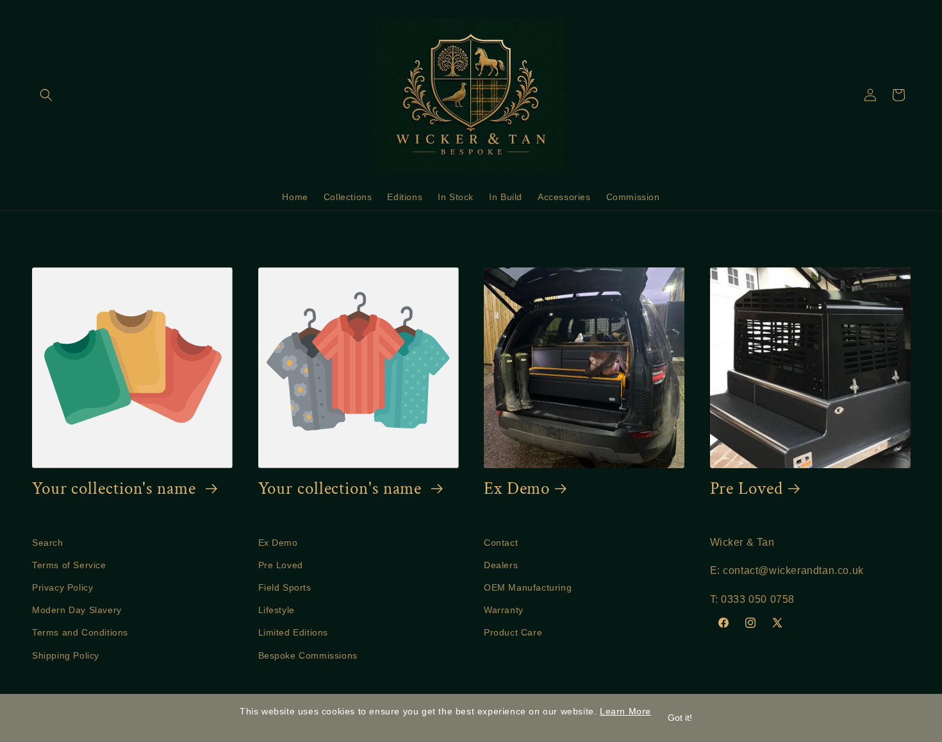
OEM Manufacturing (528, 587)
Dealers (501, 565)
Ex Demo (517, 488)
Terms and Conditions (80, 632)
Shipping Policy (65, 655)
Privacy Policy (62, 587)
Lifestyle (276, 610)
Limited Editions (293, 632)
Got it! (680, 717)
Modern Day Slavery (77, 610)
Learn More (625, 711)
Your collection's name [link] (116, 488)
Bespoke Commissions (308, 655)
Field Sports (284, 587)
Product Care (513, 632)
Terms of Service (69, 565)
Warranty (504, 610)
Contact (501, 542)
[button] (46, 95)
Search (47, 542)
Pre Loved (746, 488)
